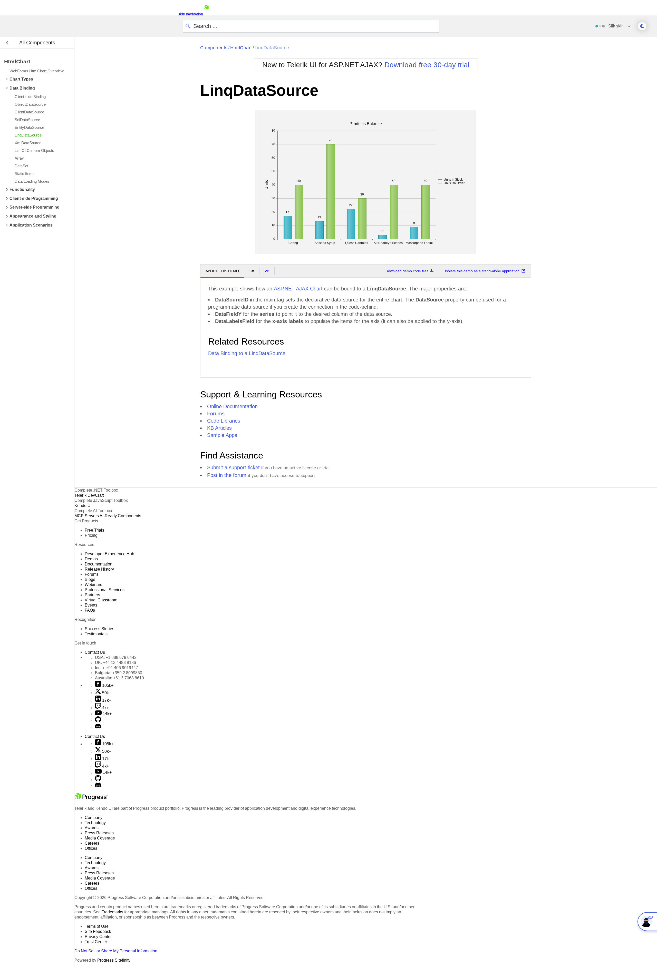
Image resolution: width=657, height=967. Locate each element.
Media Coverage (100, 838)
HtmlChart (241, 47)
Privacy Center (98, 936)
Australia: (119, 678)
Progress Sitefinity (113, 960)
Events (91, 605)
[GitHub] (98, 721)
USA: (116, 657)
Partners (92, 595)
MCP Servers (86, 516)
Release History (99, 569)
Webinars (93, 584)
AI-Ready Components (120, 516)
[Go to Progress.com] (91, 799)
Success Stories (99, 629)
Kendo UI (83, 505)
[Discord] (98, 727)
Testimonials (96, 634)
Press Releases (99, 833)
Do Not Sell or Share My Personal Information (115, 951)
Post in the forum (226, 475)
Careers (92, 843)
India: (116, 668)
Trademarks (112, 912)
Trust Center (96, 942)
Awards (92, 828)
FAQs (90, 610)
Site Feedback (98, 931)
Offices (91, 848)
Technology (95, 823)
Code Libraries (223, 421)
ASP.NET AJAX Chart (298, 288)
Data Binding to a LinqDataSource (246, 353)
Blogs (90, 579)
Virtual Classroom (101, 600)
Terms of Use (97, 926)
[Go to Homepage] (206, 14)
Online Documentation (232, 406)
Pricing (91, 535)
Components (214, 47)
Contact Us (95, 652)
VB (267, 271)
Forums (216, 413)
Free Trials (94, 530)
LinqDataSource (272, 47)
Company (93, 817)
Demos (91, 559)
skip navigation (190, 14)
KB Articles (219, 428)
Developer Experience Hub (109, 554)
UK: (115, 662)
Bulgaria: (118, 673)
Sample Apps (222, 435)
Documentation (98, 564)
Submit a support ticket (233, 467)
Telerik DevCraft (89, 495)
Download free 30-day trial (426, 65)
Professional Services (104, 590)
